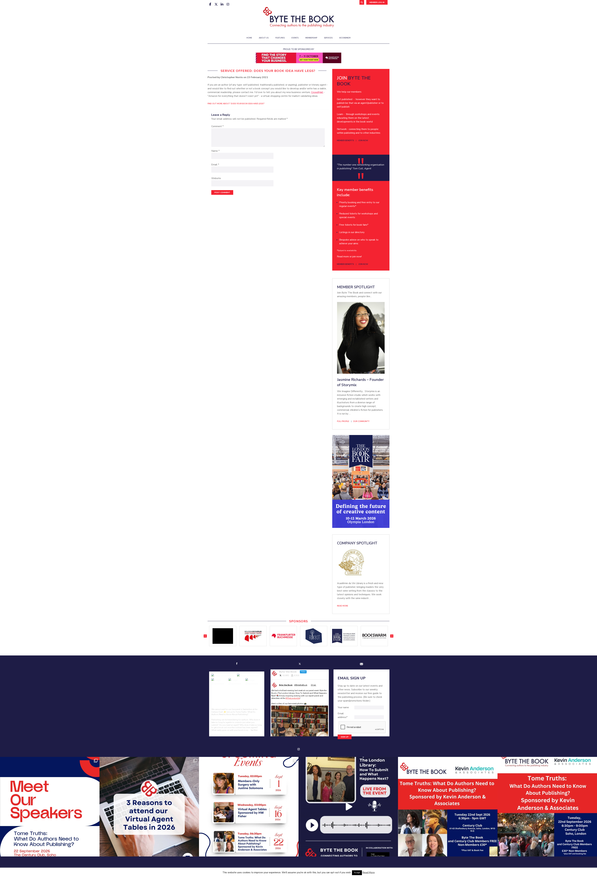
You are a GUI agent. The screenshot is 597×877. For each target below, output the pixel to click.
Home (249, 38)
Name (215, 151)
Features (280, 38)
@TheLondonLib (293, 698)
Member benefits (345, 140)
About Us (263, 38)
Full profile (343, 421)
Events (295, 38)
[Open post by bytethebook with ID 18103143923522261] (348, 806)
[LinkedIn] (222, 4)
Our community (361, 421)
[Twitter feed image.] (299, 724)
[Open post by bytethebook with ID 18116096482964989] (149, 806)
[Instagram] (228, 4)
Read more (342, 606)
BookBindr (345, 38)
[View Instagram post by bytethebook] (96, 852)
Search (361, 2)
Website (216, 178)
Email (215, 164)
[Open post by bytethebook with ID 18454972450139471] (50, 806)
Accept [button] (357, 872)
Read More (369, 872)
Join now (363, 140)
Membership (311, 38)
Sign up (344, 737)
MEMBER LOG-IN (376, 2)
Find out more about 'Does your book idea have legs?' (236, 103)
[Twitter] (216, 4)
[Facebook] (210, 4)
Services (328, 38)
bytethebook (48, 760)
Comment (217, 126)
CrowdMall (317, 92)
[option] (222, 636)
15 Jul (313, 685)
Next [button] (391, 636)
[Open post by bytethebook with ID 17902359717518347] (248, 806)
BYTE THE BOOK (354, 81)
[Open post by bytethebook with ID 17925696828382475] (547, 806)
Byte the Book (285, 685)
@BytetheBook (300, 685)
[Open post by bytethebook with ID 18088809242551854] (447, 806)
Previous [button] (205, 636)
